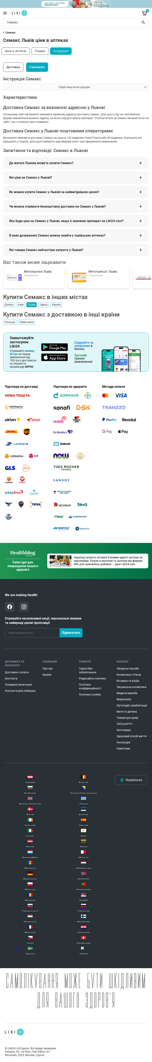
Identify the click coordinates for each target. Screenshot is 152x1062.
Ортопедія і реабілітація (132, 705)
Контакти (11, 678)
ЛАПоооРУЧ (125, 723)
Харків (56, 304)
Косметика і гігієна (129, 674)
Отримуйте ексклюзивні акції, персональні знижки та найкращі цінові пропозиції (43, 621)
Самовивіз (37, 67)
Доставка (13, 67)
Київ (21, 304)
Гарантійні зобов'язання (87, 670)
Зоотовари (124, 730)
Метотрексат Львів (102, 271)
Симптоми (123, 748)
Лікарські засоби (128, 668)
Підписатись (71, 633)
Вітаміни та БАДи (128, 680)
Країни (47, 674)
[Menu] (5, 13)
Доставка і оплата (17, 672)
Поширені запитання (18, 684)
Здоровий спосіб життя (132, 736)
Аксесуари (123, 742)
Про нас (48, 668)
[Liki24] (14, 1032)
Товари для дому (127, 717)
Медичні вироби (127, 693)
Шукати (144, 22)
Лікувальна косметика (131, 687)
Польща (10, 322)
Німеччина (26, 322)
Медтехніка (124, 699)
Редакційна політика (92, 678)
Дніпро (9, 304)
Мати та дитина (127, 711)
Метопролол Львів (37, 271)
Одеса (44, 304)
